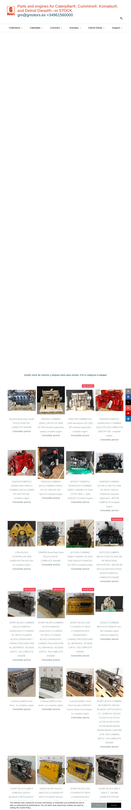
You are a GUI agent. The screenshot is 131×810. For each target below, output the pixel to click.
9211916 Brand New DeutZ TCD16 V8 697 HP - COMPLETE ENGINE (21, 423)
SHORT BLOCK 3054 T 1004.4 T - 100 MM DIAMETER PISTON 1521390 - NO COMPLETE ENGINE (109, 797)
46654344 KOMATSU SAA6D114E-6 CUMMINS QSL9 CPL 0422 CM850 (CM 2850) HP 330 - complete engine (109, 427)
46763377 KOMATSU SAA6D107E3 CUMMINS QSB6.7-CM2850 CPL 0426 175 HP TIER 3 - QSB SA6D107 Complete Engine (80, 490)
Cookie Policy (25, 808)
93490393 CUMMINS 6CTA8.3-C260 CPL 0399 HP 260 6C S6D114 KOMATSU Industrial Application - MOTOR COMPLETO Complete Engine (109, 494)
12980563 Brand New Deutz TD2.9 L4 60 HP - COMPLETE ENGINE (51, 556)
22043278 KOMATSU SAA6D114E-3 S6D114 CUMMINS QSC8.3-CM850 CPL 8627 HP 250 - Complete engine (21, 490)
